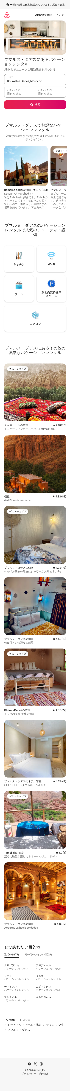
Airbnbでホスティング (49, 15)
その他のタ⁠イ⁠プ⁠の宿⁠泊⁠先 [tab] (38, 954)
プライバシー (28, 1073)
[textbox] (19, 94)
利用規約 (44, 1073)
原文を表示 (58, 4)
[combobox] (35, 81)
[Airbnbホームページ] (7, 14)
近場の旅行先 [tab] (11, 954)
